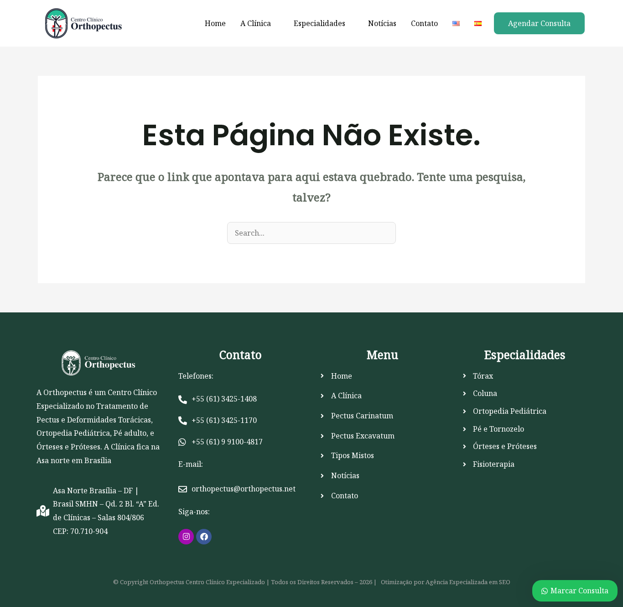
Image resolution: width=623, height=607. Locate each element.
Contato (424, 23)
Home (215, 23)
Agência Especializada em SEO (468, 582)
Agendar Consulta (539, 23)
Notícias (382, 23)
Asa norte (53, 460)
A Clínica (255, 23)
